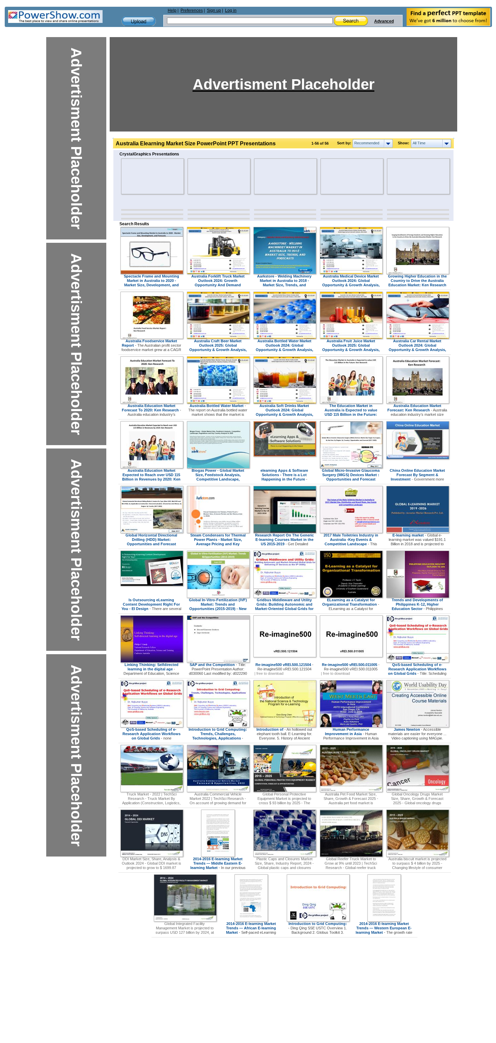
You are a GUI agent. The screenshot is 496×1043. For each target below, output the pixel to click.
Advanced (384, 21)
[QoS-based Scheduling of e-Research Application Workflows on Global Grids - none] (151, 726)
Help (172, 10)
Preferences (192, 10)
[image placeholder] (141, 176)
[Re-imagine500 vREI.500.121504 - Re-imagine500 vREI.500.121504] (284, 656)
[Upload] (138, 21)
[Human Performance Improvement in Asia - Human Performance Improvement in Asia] (351, 726)
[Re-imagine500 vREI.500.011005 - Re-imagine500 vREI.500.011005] (351, 656)
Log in (231, 10)
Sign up (214, 10)
